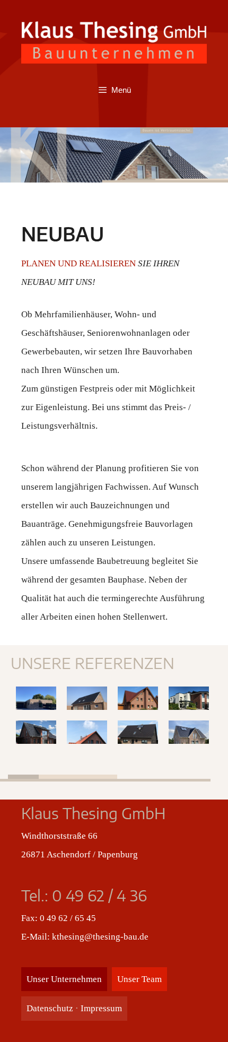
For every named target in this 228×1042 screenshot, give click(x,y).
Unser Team (139, 979)
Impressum (101, 1008)
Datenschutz (50, 1008)
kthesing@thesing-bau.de (100, 937)
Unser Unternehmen (64, 979)
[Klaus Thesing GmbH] (114, 42)
